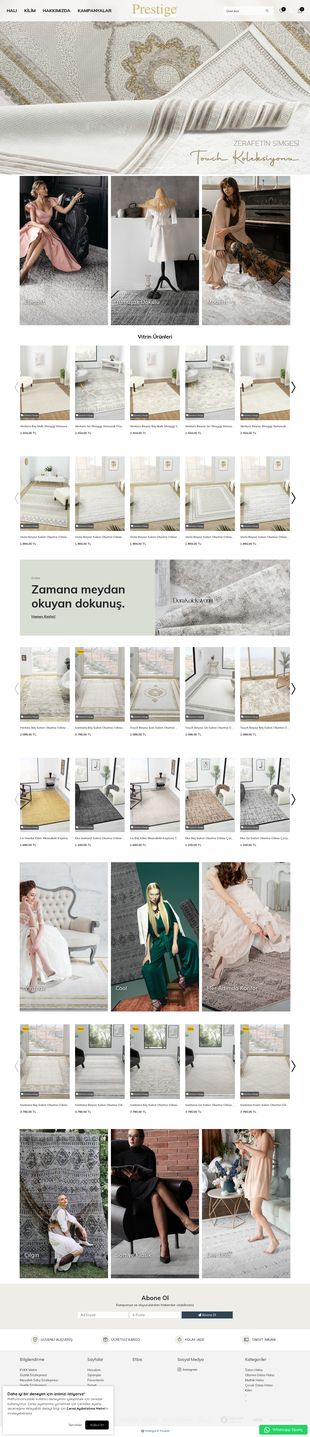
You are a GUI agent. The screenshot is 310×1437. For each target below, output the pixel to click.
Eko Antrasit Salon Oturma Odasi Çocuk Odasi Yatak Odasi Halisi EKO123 (100, 838)
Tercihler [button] (75, 1425)
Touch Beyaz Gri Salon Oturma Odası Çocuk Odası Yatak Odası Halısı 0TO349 (210, 727)
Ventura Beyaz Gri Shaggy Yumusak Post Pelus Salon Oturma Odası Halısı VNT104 (210, 426)
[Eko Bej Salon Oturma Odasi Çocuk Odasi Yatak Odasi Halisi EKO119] (210, 831)
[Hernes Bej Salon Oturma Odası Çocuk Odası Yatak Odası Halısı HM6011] (45, 720)
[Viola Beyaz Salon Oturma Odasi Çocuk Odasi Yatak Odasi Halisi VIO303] (155, 530)
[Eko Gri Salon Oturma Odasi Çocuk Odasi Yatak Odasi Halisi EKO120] (265, 831)
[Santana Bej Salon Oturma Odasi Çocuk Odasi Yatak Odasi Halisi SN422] (155, 1098)
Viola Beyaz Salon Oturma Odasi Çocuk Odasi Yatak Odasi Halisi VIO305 (45, 537)
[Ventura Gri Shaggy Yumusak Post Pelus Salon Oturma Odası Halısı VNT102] (100, 419)
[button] (293, 11)
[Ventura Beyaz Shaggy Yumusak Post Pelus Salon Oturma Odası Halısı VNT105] (265, 419)
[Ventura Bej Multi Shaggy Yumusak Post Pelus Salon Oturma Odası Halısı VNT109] (45, 419)
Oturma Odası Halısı (259, 1375)
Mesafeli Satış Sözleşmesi (39, 1380)
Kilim (248, 1390)
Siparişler (94, 1375)
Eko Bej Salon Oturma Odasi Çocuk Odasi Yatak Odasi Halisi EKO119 (210, 838)
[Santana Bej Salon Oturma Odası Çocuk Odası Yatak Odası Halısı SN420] (100, 720)
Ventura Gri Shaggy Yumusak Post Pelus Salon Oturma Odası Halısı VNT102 (100, 426)
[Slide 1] (150, 168)
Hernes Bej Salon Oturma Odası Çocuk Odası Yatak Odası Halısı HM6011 (45, 727)
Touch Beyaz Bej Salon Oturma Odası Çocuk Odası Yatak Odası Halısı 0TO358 (265, 727)
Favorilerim (95, 1380)
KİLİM (30, 10)
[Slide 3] (168, 168)
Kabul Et (97, 1425)
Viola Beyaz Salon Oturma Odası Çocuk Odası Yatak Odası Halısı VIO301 (210, 537)
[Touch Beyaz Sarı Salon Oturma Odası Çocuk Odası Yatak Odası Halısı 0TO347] (155, 720)
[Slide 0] (142, 168)
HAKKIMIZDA (56, 10)
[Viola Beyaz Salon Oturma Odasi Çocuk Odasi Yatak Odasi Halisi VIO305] (45, 530)
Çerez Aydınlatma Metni (86, 1408)
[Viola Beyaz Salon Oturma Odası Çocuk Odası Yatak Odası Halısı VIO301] (210, 530)
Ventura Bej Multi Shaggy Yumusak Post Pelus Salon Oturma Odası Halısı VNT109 (45, 426)
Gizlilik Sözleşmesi (33, 1375)
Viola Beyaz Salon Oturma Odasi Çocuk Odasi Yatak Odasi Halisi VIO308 (100, 537)
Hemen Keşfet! (43, 616)
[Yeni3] (155, 87)
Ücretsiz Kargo (30, 415)
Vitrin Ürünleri (155, 336)
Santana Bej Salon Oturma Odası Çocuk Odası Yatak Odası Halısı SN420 (100, 727)
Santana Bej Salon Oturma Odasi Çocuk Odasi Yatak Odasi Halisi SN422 (155, 1105)
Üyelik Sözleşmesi (33, 1385)
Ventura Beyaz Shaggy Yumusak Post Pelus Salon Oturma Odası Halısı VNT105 (265, 426)
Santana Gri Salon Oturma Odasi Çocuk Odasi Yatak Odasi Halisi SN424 (210, 1105)
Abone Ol (208, 1315)
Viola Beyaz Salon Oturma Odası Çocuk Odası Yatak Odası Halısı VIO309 (265, 537)
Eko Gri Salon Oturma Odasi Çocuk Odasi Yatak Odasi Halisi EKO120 (265, 838)
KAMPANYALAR (94, 10)
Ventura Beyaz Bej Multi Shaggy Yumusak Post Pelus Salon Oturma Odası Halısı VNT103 (155, 426)
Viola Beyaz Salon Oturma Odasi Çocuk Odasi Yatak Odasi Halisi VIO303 (155, 537)
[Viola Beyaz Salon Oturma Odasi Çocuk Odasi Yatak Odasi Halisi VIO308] (100, 530)
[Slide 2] (159, 168)
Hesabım (94, 1370)
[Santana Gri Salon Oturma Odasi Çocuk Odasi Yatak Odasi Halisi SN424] (210, 1098)
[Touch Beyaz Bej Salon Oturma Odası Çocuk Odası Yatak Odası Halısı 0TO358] (265, 720)
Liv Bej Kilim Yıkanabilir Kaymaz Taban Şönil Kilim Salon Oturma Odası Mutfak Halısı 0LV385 (155, 838)
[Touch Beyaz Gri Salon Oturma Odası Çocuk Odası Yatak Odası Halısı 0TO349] (210, 720)
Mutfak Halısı (254, 1380)
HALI (12, 10)
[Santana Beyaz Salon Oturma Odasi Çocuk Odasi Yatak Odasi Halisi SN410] (100, 1098)
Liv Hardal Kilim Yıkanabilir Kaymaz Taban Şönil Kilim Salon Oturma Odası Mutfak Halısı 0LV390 (45, 838)
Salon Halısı (254, 1370)
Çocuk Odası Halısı (259, 1385)
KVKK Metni (28, 1370)
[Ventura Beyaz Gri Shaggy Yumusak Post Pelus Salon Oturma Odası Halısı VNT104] (210, 419)
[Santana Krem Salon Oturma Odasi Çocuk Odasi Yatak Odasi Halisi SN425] (265, 1098)
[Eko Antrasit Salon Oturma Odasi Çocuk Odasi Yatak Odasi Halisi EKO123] (100, 831)
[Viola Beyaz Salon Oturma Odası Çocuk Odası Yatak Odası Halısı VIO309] (265, 530)
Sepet (91, 1385)
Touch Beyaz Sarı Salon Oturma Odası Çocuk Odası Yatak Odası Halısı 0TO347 (155, 727)
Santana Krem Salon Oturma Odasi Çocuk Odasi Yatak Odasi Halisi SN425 (265, 1105)
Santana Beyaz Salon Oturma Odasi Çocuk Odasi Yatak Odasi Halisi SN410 (100, 1105)
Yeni (80, 651)
